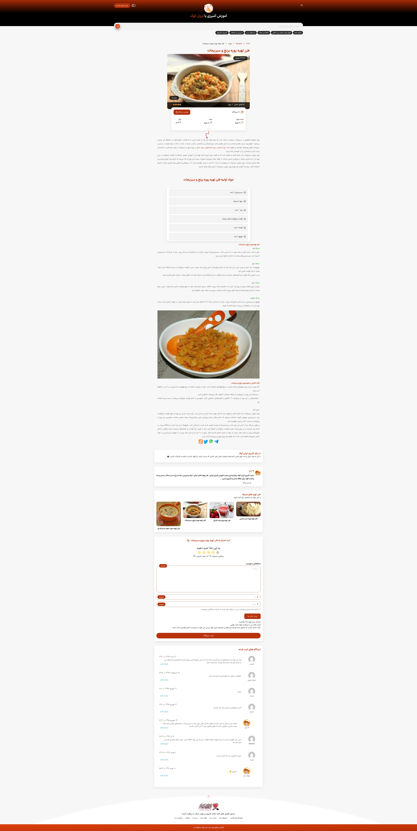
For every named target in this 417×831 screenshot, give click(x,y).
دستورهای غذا (223, 818)
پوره (230, 43)
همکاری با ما (178, 818)
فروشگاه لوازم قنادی (236, 818)
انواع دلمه (298, 32)
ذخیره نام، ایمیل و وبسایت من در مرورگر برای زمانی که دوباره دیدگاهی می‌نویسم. (230, 609)
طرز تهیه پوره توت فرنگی (221, 520)
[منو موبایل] (301, 5)
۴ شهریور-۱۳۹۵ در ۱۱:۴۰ (168, 704)
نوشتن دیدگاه (183, 112)
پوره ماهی (200, 147)
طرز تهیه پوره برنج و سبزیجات (195, 520)
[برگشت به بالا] (208, 796)
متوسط (238, 43)
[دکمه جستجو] (117, 26)
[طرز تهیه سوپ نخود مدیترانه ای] (168, 526)
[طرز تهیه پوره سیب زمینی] (248, 517)
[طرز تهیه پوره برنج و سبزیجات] (195, 518)
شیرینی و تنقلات (236, 32)
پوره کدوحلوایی (210, 147)
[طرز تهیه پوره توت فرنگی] (222, 518)
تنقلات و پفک (264, 32)
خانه (248, 43)
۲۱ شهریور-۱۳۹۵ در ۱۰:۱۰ (168, 688)
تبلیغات (187, 818)
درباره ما (195, 818)
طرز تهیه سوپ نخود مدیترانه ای (168, 528)
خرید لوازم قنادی (122, 5)
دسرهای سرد (250, 32)
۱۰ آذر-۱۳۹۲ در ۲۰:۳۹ (166, 736)
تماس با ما (213, 818)
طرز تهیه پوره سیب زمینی (248, 518)
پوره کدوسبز (221, 147)
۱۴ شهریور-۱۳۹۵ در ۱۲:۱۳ (168, 720)
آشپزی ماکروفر (222, 32)
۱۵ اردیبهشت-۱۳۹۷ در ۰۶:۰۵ (169, 672)
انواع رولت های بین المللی (281, 32)
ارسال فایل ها (252, 616)
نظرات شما (203, 818)
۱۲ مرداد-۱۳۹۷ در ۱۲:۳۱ (167, 656)
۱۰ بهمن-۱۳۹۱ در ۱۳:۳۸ (167, 752)
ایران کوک (197, 16)
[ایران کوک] (208, 8)
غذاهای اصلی (239, 105)
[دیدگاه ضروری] (207, 590)
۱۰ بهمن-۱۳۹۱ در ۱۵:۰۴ (167, 768)
